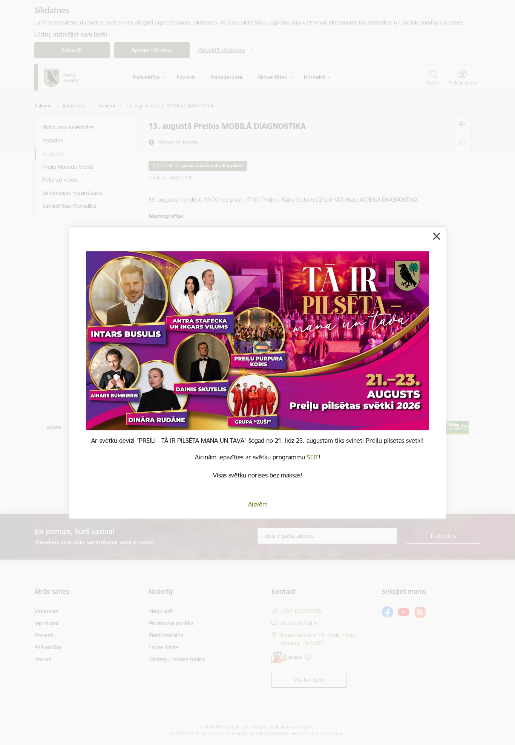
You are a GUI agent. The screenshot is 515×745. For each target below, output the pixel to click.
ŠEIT (313, 457)
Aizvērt (257, 504)
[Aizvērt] (436, 236)
